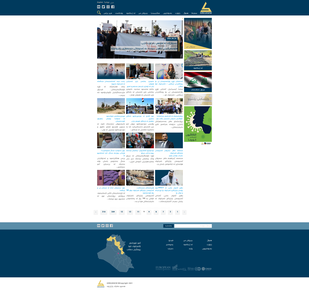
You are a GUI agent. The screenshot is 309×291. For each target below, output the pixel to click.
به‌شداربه (168, 226)
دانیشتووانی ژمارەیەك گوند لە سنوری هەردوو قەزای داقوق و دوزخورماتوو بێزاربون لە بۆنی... (111, 127)
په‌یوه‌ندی (169, 244)
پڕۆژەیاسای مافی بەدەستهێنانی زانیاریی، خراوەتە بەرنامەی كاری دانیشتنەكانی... (169, 124)
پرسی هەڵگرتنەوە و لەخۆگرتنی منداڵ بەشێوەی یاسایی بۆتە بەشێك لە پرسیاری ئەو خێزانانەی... (111, 163)
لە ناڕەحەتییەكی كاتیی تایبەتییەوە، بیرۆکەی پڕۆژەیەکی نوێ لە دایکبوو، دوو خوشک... (111, 196)
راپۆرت (209, 244)
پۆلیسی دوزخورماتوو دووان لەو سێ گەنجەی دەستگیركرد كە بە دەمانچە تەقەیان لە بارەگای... (140, 127)
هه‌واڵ (209, 240)
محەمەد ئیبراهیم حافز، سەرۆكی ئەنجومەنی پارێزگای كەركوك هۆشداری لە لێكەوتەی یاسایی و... (169, 161)
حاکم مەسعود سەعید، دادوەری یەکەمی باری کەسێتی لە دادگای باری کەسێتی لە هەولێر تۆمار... (140, 92)
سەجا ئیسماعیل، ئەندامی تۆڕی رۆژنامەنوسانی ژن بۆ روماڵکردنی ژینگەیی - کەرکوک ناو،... (169, 92)
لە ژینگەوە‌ (188, 244)
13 (122, 212)
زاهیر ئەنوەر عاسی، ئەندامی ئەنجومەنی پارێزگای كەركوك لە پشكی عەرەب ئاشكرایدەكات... (169, 198)
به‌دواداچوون (207, 248)
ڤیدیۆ (171, 240)
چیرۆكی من (188, 240)
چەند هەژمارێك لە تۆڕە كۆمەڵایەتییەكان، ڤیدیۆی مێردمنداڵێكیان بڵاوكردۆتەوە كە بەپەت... (111, 91)
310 (103, 212)
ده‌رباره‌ (170, 248)
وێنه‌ (191, 248)
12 (130, 212)
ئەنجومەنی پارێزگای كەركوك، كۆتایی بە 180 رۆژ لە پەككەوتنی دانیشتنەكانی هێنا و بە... (140, 198)
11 (138, 212)
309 (113, 212)
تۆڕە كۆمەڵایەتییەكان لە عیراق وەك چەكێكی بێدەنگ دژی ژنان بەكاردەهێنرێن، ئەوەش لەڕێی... (140, 159)
